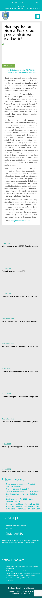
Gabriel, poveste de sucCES (17, 489)
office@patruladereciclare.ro (21, 3)
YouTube (15, 551)
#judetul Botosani (11, 72)
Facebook (6, 551)
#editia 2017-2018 (27, 70)
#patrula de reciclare (27, 72)
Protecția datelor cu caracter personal (16, 527)
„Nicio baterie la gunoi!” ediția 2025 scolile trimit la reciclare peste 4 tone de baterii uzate (23, 494)
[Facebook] (4, 3)
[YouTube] (8, 3)
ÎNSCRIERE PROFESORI (14, 8)
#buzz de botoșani (11, 70)
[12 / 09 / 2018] (21, 55)
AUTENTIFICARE (33, 8)
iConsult (30, 588)
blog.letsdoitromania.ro (20, 221)
